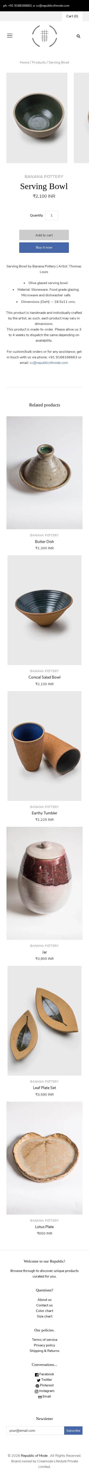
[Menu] (9, 36)
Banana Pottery (44, 176)
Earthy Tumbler (44, 813)
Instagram (46, 1391)
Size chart (44, 1316)
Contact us (44, 1305)
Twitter (46, 1379)
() (72, 16)
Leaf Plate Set (44, 1087)
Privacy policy (44, 1345)
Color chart (44, 1311)
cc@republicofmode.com (49, 362)
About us (45, 1299)
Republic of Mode (34, 1455)
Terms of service (44, 1339)
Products (39, 62)
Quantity (36, 215)
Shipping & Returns (44, 1351)
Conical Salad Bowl (44, 677)
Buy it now (44, 247)
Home (24, 62)
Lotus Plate (44, 1226)
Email (46, 1396)
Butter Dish (44, 541)
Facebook (46, 1374)
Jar (44, 952)
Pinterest (46, 1385)
